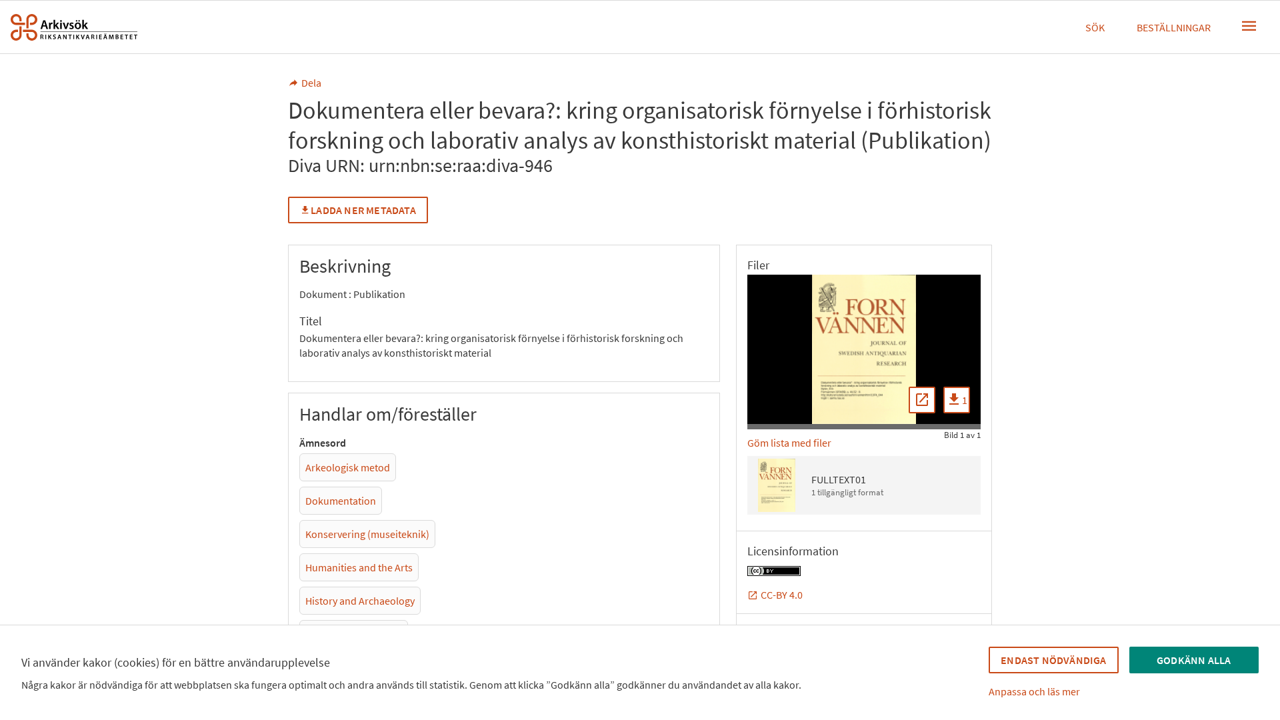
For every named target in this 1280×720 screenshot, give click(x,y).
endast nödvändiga (1053, 660)
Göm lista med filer (789, 442)
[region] (864, 349)
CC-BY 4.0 (782, 594)
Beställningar (1174, 27)
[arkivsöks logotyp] (74, 27)
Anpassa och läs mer (1034, 691)
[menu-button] (1249, 26)
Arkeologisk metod (347, 467)
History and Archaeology (360, 600)
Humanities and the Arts (359, 567)
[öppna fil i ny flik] (922, 400)
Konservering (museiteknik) (367, 534)
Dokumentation (340, 500)
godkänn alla (1194, 660)
